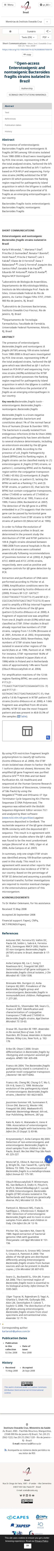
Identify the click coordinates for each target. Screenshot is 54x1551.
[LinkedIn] (27, 1495)
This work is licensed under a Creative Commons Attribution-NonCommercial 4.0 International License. (25, 1390)
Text (7, 112)
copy (27, 54)
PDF (45, 37)
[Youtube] (33, 1495)
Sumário (31, 31)
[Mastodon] (24, 1495)
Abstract (9, 106)
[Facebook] (30, 1495)
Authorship (27, 88)
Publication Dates (13, 125)
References (10, 118)
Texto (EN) (27, 37)
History (8, 131)
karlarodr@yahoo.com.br (16, 1331)
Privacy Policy (41, 1541)
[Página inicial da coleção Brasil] (27, 1474)
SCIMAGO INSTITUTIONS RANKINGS (27, 94)
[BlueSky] (21, 1495)
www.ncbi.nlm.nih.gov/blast (18, 817)
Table (23, 716)
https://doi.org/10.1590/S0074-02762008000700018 (27, 49)
